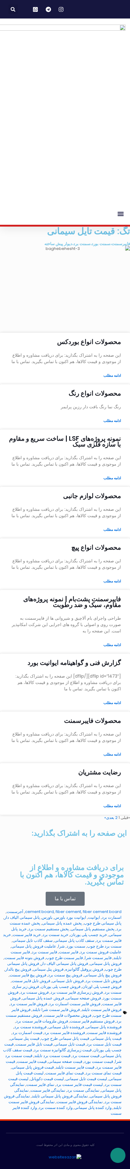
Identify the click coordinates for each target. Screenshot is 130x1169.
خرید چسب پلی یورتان (88, 935)
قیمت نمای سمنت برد (104, 1073)
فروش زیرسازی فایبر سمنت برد (76, 992)
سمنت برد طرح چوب (104, 946)
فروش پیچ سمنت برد (65, 975)
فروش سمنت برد (34, 992)
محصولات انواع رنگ (95, 393)
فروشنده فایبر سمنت (104, 1033)
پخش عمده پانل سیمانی (62, 923)
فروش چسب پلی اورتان (102, 986)
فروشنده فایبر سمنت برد (64, 1033)
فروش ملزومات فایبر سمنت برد (42, 1021)
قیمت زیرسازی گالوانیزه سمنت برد (63, 1050)
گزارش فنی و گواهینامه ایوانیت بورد (74, 662)
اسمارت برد (112, 917)
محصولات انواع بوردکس (89, 341)
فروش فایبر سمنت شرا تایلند (56, 1009)
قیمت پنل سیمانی (24, 1038)
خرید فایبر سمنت (27, 935)
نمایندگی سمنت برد (83, 1090)
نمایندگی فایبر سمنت (48, 1090)
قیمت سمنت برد (85, 1056)
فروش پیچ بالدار (18, 969)
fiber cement (68, 912)
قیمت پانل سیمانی (106, 1038)
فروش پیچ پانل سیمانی (103, 975)
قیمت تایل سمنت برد (104, 1044)
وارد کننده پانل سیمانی (93, 1107)
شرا (61, 946)
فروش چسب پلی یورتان (60, 986)
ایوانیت (94, 917)
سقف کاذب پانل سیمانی (74, 940)
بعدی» (109, 817)
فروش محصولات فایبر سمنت (67, 1015)
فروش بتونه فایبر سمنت (24, 958)
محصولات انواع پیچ (96, 547)
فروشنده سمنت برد (30, 1027)
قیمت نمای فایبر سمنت (64, 1073)
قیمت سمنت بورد (98, 1061)
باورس (47, 917)
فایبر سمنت (68, 952)
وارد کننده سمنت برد (56, 1107)
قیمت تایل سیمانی (69, 1044)
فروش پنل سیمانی (48, 969)
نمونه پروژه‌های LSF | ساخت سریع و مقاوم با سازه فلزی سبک (65, 441)
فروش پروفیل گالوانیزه (84, 969)
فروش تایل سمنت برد (104, 981)
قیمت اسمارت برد (27, 1033)
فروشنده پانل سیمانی (104, 1027)
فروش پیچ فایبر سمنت (28, 975)
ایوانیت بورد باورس (70, 917)
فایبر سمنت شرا (98, 958)
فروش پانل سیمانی (106, 963)
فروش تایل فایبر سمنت (31, 981)
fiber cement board (102, 912)
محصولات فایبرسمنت (92, 720)
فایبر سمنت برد (44, 952)
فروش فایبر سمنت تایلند (102, 1009)
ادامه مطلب (112, 375)
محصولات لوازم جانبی (92, 495)
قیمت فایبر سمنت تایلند (75, 1067)
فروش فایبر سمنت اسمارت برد (74, 1004)
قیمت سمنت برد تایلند (52, 1056)
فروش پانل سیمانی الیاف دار (64, 963)
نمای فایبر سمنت (40, 1084)
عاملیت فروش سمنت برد (101, 952)
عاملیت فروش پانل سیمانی (33, 946)
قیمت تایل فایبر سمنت (34, 1044)
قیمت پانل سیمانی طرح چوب (65, 1038)
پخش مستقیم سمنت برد (48, 929)
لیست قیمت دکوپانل (47, 1079)
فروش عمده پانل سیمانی (43, 998)
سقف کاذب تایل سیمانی (33, 940)
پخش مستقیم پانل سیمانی (93, 929)
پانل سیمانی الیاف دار (22, 917)
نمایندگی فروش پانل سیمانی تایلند (60, 1096)
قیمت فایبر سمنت (32, 1061)
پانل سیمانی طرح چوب (103, 923)
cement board (39, 912)
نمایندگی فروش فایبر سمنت (80, 1102)
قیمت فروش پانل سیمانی (33, 1067)
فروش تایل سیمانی (68, 981)
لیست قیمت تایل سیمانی (86, 1079)
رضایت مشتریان (99, 772)
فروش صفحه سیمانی (83, 998)
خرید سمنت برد (55, 935)
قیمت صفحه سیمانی (65, 1061)
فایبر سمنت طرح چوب (64, 958)
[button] (13, 9)
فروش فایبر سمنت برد (28, 1004)
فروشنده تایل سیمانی (66, 1027)
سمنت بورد (76, 946)
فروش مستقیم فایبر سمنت (92, 1021)
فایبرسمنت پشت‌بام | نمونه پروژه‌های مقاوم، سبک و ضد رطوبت (72, 602)
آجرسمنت (15, 912)
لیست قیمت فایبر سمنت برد (79, 1084)
